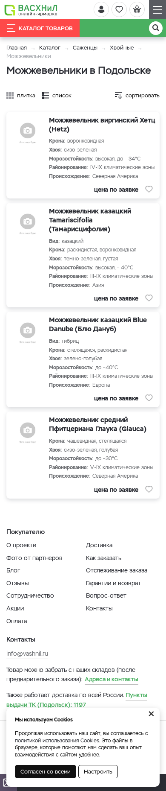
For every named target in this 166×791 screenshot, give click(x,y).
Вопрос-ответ (106, 595)
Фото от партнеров (34, 558)
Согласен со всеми (45, 771)
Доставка (99, 545)
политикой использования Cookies (57, 740)
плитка (26, 95)
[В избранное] (149, 189)
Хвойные (122, 47)
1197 (76, 699)
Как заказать (103, 558)
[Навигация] (157, 9)
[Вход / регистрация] (101, 9)
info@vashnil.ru (27, 653)
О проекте (21, 545)
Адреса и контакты (111, 679)
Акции (15, 608)
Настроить (98, 771)
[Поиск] (156, 28)
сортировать (143, 95)
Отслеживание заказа (116, 570)
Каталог (49, 47)
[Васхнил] (30, 10)
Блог (13, 570)
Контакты (99, 608)
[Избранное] (119, 9)
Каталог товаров (46, 28)
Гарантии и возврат (113, 583)
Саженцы (85, 47)
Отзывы (17, 583)
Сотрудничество (30, 595)
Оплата (16, 621)
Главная (16, 47)
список (62, 95)
